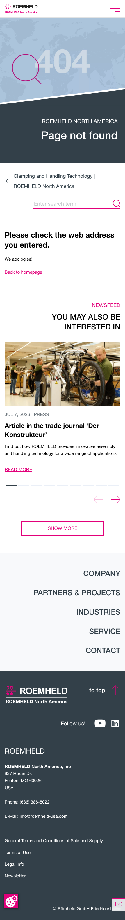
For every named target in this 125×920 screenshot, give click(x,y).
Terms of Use (18, 852)
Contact (102, 650)
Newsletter (15, 875)
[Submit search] (116, 203)
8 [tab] (101, 485)
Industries (98, 612)
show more (62, 528)
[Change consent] (11, 901)
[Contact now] (118, 904)
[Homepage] (29, 8)
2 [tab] (23, 485)
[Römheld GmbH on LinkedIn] (115, 723)
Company (101, 573)
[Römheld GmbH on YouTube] (100, 723)
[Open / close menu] (115, 9)
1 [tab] (11, 485)
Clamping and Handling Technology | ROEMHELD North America (54, 181)
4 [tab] (49, 485)
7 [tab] (88, 485)
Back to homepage (23, 272)
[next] (115, 499)
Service (104, 631)
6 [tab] (75, 485)
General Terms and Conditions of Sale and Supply (54, 840)
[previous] (98, 499)
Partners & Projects (76, 592)
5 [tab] (62, 485)
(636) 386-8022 (34, 802)
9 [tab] (113, 485)
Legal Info (14, 864)
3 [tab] (36, 485)
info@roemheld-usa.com (44, 816)
